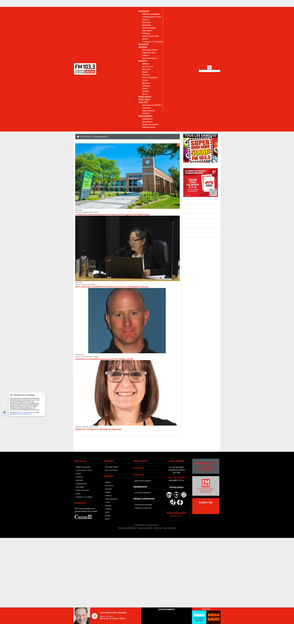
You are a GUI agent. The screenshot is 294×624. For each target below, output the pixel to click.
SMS (170, 477)
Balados (143, 61)
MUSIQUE (109, 461)
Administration (149, 127)
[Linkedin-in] (169, 495)
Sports (145, 39)
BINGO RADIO (140, 461)
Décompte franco (150, 50)
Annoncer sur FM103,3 (152, 105)
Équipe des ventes (150, 124)
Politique (146, 33)
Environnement (149, 28)
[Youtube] (176, 495)
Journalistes (147, 121)
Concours (146, 108)
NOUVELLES (81, 461)
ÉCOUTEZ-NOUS (176, 514)
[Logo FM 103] (85, 74)
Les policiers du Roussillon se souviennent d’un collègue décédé (104, 359)
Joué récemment (149, 58)
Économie (146, 22)
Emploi (145, 72)
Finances (146, 74)
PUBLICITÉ (138, 474)
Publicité (143, 102)
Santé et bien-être (150, 36)
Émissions (143, 44)
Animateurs (147, 119)
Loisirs (145, 80)
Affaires (145, 63)
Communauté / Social (151, 17)
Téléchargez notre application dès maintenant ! (206, 490)
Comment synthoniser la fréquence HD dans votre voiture (205, 506)
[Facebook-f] (180, 502)
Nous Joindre (145, 116)
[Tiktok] (173, 502)
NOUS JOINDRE (176, 461)
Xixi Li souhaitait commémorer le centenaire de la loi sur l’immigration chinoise (111, 286)
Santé (144, 88)
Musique (143, 47)
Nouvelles (144, 11)
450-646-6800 (179, 477)
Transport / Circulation (152, 41)
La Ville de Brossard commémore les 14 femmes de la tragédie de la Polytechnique (112, 214)
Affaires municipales (151, 14)
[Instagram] (184, 495)
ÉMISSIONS (80, 503)
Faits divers (147, 30)
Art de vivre (147, 66)
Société (145, 91)
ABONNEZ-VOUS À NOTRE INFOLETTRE (206, 466)
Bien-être (146, 69)
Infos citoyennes (149, 77)
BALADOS (109, 476)
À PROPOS (138, 468)
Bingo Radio (145, 97)
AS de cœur (144, 99)
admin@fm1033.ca (176, 480)
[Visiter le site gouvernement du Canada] (83, 518)
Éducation (146, 25)
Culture (145, 19)
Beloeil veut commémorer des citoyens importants (98, 429)
